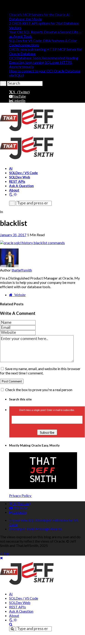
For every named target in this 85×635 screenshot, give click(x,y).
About (14, 190)
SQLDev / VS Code (23, 173)
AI (10, 168)
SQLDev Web (19, 177)
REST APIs (17, 181)
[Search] (10, 199)
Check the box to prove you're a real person (38, 389)
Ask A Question (21, 186)
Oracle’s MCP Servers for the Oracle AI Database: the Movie (39, 16)
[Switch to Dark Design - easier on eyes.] (11, 194)
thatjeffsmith (22, 270)
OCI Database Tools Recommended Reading (43, 58)
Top (5, 553)
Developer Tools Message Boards (35, 529)
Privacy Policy (20, 495)
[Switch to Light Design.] (15, 194)
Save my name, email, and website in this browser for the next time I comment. (40, 370)
